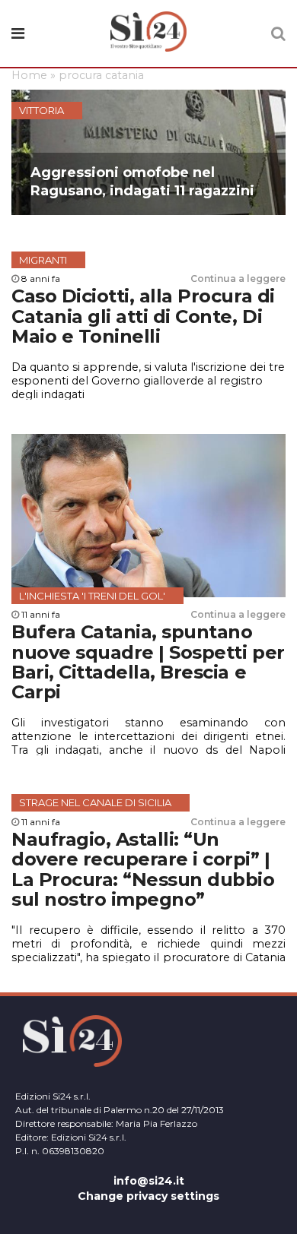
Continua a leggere (238, 278)
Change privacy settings (148, 1196)
